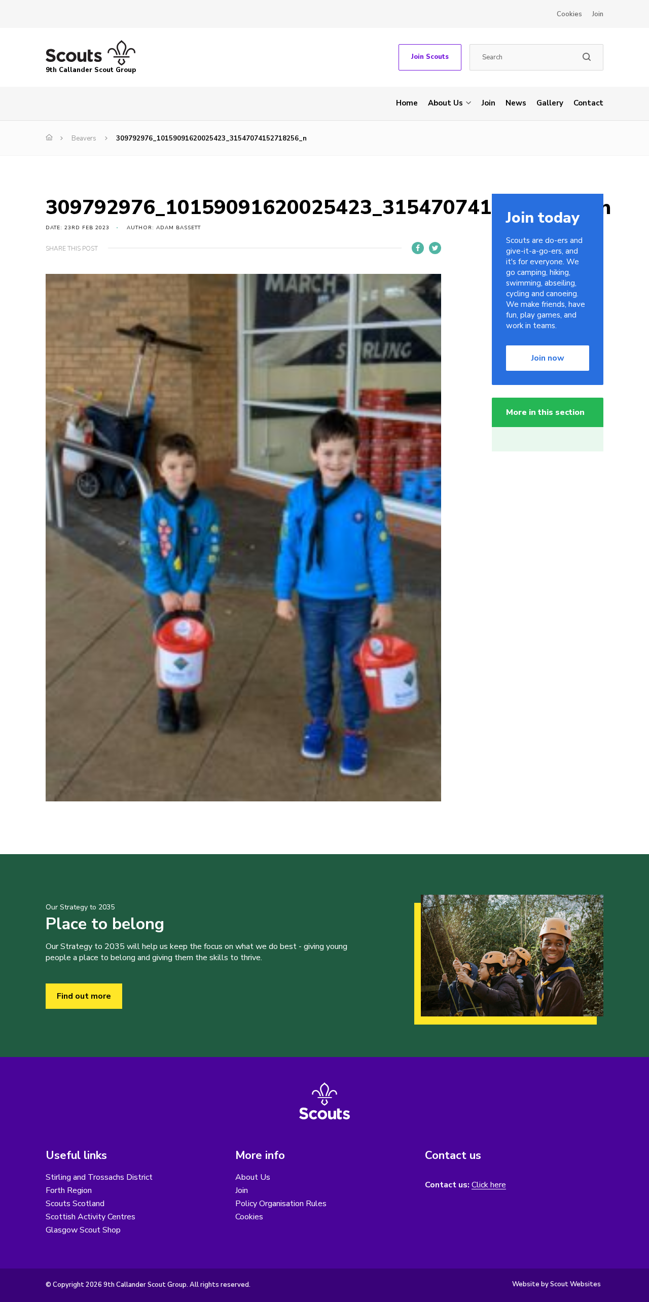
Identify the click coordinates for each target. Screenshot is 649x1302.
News (516, 103)
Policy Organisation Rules (281, 1203)
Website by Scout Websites (556, 1284)
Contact (588, 103)
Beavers (83, 138)
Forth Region (69, 1190)
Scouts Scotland (75, 1203)
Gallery (549, 103)
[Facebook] (418, 248)
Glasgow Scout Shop (83, 1230)
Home (407, 103)
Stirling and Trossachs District (99, 1177)
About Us (445, 103)
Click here (489, 1185)
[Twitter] (435, 248)
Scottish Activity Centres (90, 1216)
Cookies (569, 14)
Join (597, 14)
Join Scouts (430, 56)
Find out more (84, 996)
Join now (547, 358)
